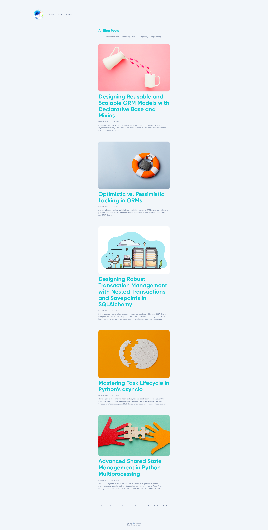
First (103, 506)
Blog (60, 14)
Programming (155, 37)
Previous (113, 506)
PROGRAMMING (103, 122)
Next (156, 506)
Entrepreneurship (112, 37)
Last (165, 506)
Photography (142, 37)
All (99, 37)
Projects (69, 14)
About (51, 14)
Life (133, 37)
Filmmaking (125, 37)
